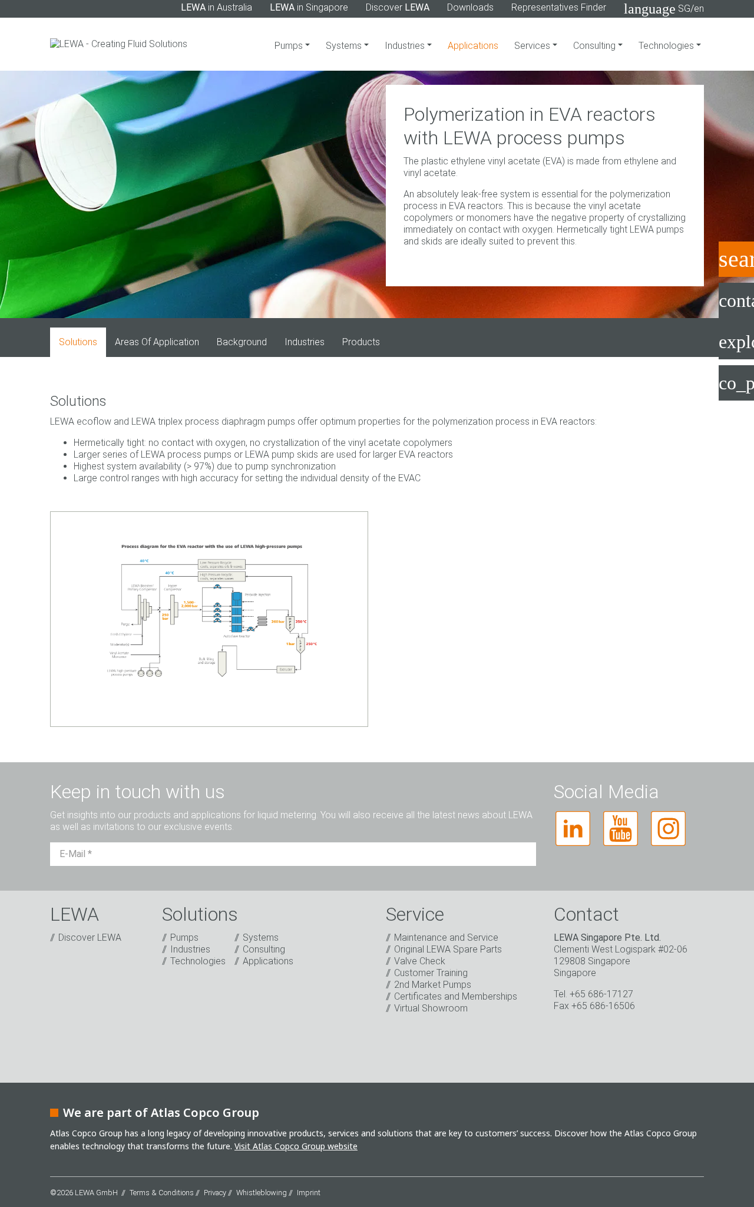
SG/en (664, 9)
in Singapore (309, 7)
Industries (406, 45)
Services (533, 45)
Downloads (470, 7)
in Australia (216, 7)
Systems (345, 45)
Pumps (290, 45)
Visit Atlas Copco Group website (296, 1146)
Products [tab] (361, 342)
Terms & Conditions (162, 1192)
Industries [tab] (305, 342)
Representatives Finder (558, 7)
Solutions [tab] (78, 342)
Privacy (215, 1192)
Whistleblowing (261, 1192)
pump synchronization (291, 466)
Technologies (667, 45)
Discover (397, 7)
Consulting (595, 45)
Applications (473, 45)
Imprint (308, 1192)
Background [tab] (242, 342)
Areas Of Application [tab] (157, 342)
